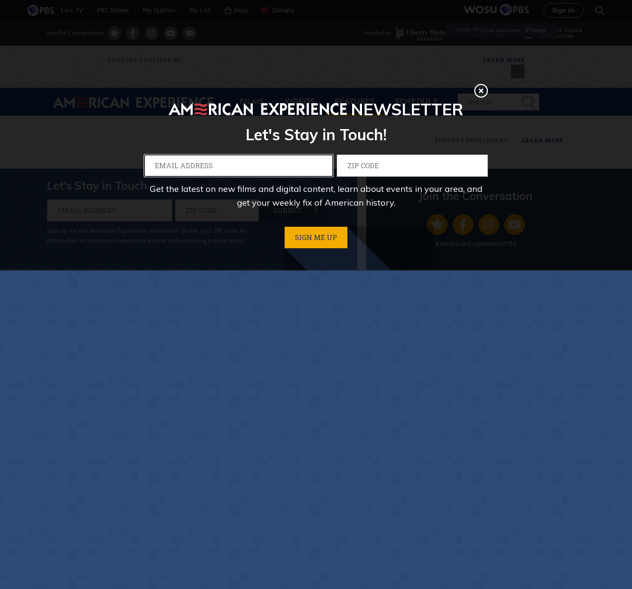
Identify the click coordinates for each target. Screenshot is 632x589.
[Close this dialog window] (481, 91)
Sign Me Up (316, 237)
